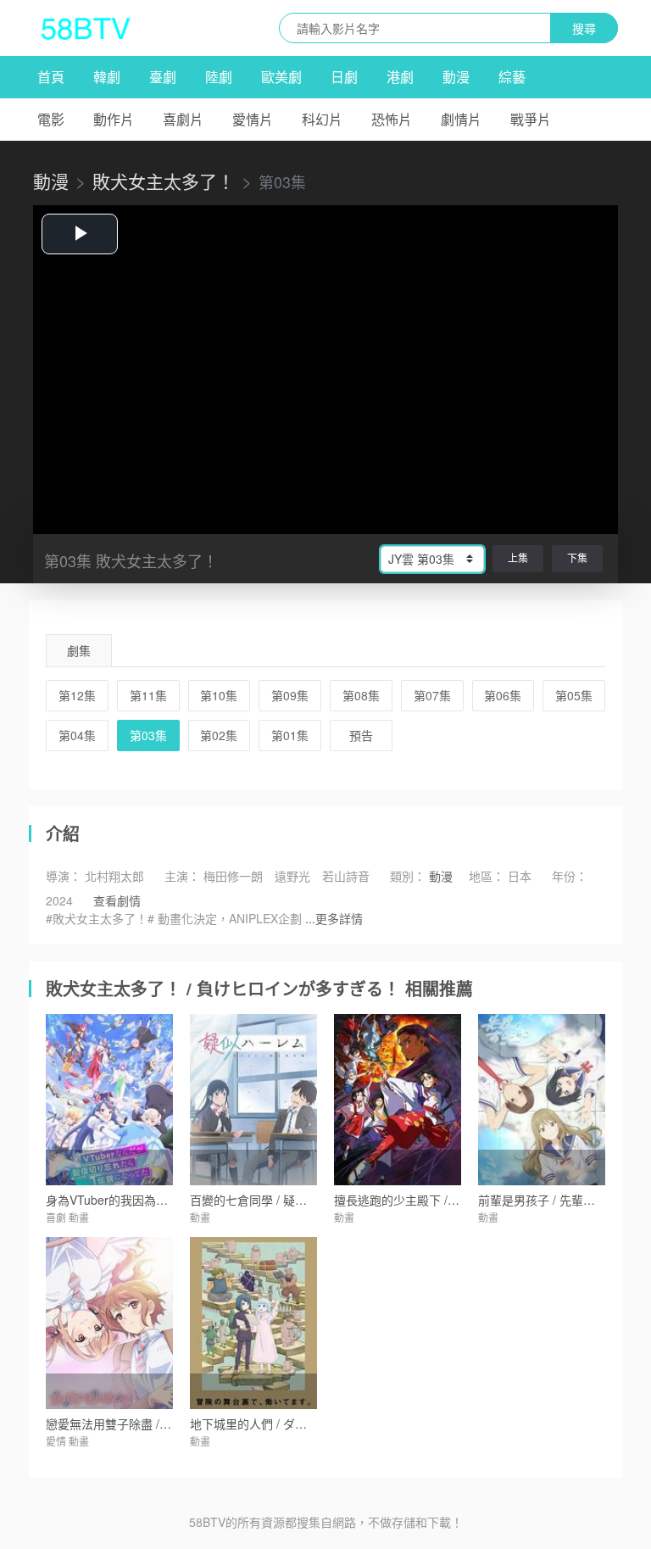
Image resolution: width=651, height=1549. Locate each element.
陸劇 (218, 76)
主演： (182, 875)
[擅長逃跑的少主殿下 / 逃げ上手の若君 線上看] (397, 1100)
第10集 (218, 695)
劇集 (79, 650)
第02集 (218, 735)
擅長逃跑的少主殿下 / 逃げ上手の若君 (434, 1199)
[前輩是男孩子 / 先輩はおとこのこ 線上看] (541, 1100)
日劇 (344, 76)
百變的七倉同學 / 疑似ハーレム (272, 1199)
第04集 (77, 735)
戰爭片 (530, 119)
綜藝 (512, 76)
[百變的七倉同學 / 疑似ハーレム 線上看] (253, 1100)
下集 (577, 557)
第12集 (77, 695)
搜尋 (584, 28)
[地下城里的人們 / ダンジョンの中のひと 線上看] (253, 1323)
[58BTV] (85, 28)
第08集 (361, 695)
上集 (518, 557)
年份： (569, 875)
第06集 (502, 695)
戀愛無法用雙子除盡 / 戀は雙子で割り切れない (169, 1423)
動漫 (456, 76)
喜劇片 (183, 119)
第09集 (290, 695)
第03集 (148, 735)
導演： (63, 875)
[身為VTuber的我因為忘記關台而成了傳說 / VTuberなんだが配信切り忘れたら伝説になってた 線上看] (109, 1100)
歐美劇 (281, 76)
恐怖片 (391, 119)
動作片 (113, 119)
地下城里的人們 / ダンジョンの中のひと (296, 1423)
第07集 (432, 695)
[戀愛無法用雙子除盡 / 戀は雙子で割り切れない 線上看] (109, 1323)
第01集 (290, 735)
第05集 (574, 695)
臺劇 (162, 76)
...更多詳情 (334, 918)
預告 (361, 735)
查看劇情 (117, 900)
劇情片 (461, 119)
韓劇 (106, 76)
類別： (408, 875)
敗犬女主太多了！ (163, 180)
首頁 (50, 76)
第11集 (148, 695)
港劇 (400, 76)
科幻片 (322, 119)
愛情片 (252, 119)
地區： (486, 875)
